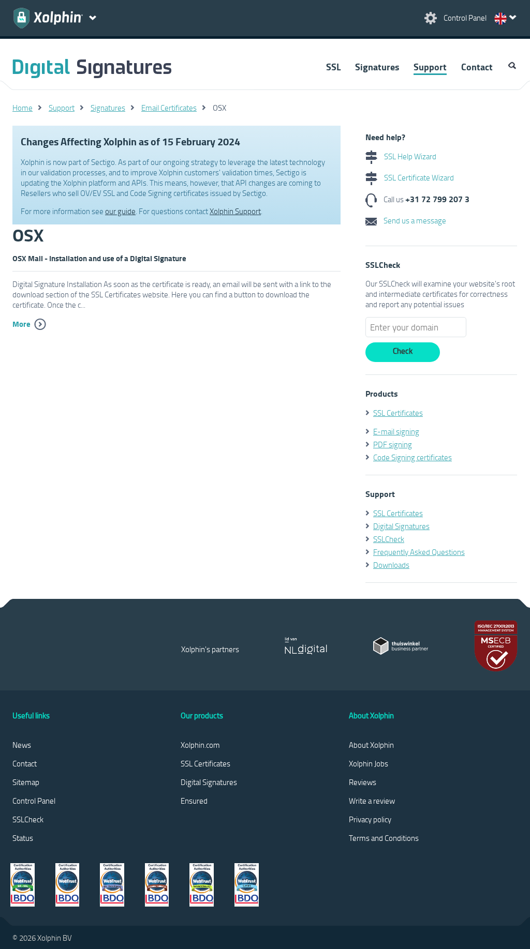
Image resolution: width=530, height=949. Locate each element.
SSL (333, 66)
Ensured (194, 800)
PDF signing (392, 444)
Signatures (377, 66)
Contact (477, 66)
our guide (120, 211)
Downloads (391, 565)
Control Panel (33, 800)
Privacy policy (370, 819)
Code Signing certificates (412, 457)
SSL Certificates (398, 413)
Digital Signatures (401, 526)
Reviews (362, 782)
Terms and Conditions (384, 838)
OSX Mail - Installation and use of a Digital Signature (99, 258)
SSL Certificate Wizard (418, 177)
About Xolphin (371, 745)
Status (22, 838)
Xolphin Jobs (368, 763)
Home (22, 107)
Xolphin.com (200, 745)
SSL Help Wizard (409, 156)
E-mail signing (396, 431)
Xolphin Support (235, 211)
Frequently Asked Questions (419, 552)
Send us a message (414, 220)
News (21, 745)
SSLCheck (388, 539)
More (21, 323)
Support (430, 66)
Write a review (372, 800)
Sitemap (25, 782)
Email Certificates (169, 107)
